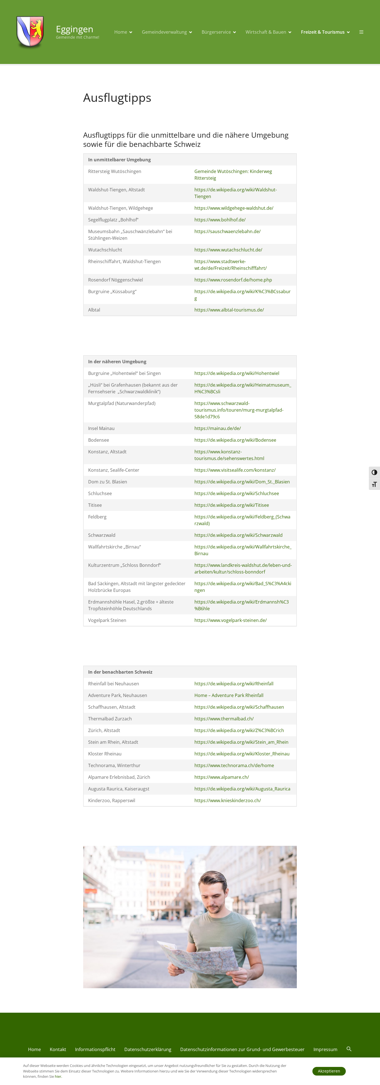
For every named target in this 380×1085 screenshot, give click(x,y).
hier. (58, 1076)
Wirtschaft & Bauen (266, 32)
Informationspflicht (95, 1049)
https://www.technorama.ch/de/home (234, 765)
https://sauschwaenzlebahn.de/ (227, 231)
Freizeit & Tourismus (323, 32)
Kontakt (58, 1049)
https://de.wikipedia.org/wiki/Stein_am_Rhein (241, 742)
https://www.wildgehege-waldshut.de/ (233, 208)
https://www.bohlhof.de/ (220, 220)
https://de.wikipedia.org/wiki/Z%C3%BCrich (239, 730)
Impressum (325, 1049)
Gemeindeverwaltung (164, 32)
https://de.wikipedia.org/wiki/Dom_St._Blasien (242, 482)
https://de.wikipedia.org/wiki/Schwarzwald (238, 535)
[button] (349, 1050)
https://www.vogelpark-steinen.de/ (230, 620)
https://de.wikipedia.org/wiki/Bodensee (235, 440)
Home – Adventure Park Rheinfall (228, 695)
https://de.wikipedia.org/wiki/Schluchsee (236, 493)
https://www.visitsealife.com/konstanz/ (235, 470)
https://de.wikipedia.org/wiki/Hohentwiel (236, 373)
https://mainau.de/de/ (217, 428)
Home (120, 32)
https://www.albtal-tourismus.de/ (229, 310)
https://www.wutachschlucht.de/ (228, 250)
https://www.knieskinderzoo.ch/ (227, 800)
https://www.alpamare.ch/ (221, 777)
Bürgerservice (216, 32)
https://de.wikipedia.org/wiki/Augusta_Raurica (242, 789)
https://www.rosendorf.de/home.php (233, 280)
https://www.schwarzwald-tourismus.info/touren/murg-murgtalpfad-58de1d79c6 (238, 410)
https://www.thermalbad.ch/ (224, 719)
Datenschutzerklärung (147, 1049)
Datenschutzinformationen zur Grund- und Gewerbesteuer (242, 1049)
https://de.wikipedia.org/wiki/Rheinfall (233, 684)
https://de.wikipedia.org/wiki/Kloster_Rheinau (242, 754)
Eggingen (74, 29)
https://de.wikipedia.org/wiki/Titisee (231, 505)
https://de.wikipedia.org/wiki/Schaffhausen (239, 707)
